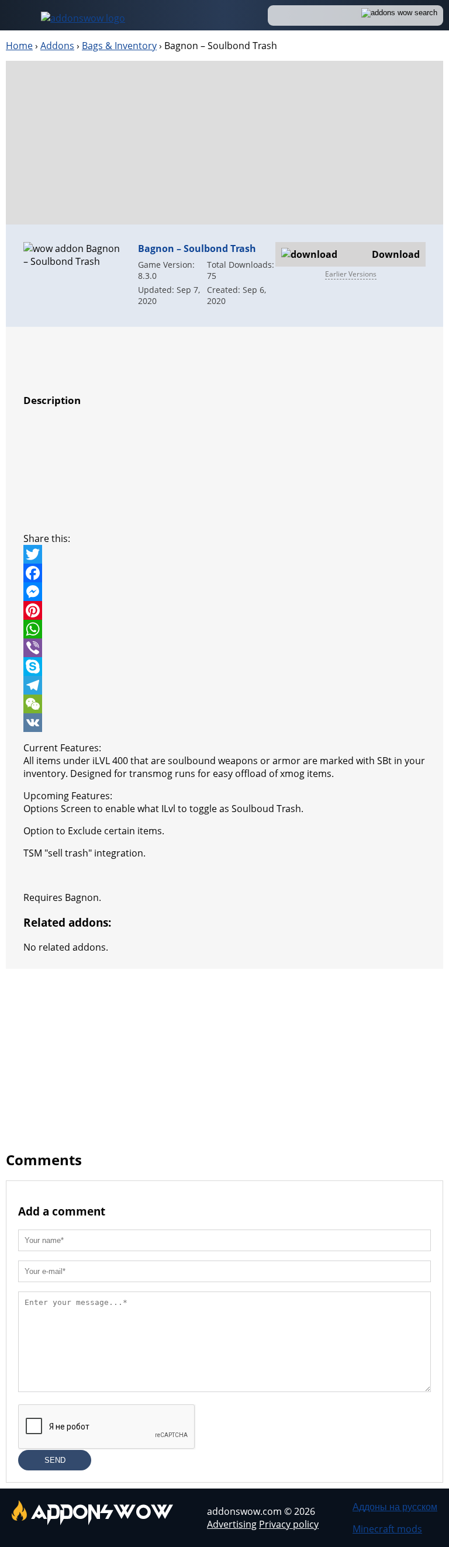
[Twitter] (224, 554)
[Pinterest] (224, 610)
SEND (54, 1460)
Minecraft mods (387, 1528)
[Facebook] (224, 573)
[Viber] (224, 647)
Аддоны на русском (395, 1506)
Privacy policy (289, 1524)
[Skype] (224, 666)
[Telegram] (224, 685)
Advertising (232, 1524)
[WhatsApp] (224, 629)
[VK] (224, 722)
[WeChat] (224, 704)
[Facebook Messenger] (224, 591)
